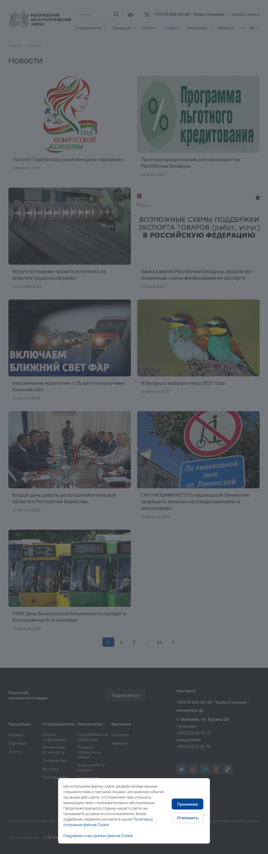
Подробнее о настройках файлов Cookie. (98, 835)
